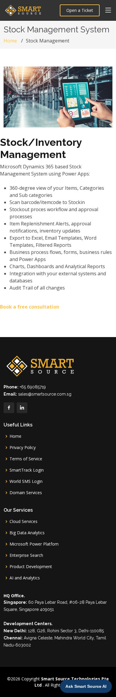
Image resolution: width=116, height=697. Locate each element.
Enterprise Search (26, 555)
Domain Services (26, 493)
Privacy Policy (23, 447)
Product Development (31, 567)
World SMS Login (26, 481)
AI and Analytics (25, 578)
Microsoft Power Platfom (34, 544)
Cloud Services (23, 521)
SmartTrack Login (27, 470)
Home (10, 40)
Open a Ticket (79, 10)
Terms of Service (26, 459)
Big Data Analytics (27, 533)
